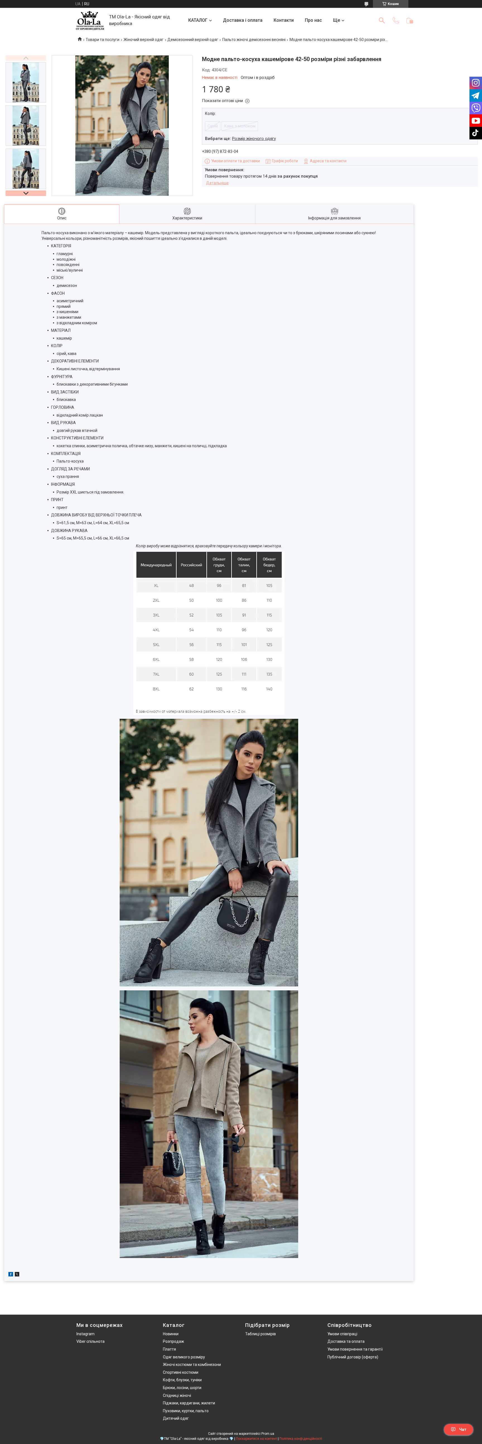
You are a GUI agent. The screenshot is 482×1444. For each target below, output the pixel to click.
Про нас (313, 20)
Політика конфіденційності (300, 1439)
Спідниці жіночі (177, 1395)
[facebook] (10, 1275)
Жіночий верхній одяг (143, 39)
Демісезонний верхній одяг (192, 39)
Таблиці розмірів (260, 1334)
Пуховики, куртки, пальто (186, 1411)
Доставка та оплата (346, 1341)
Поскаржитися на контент (256, 1439)
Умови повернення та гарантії (355, 1349)
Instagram (85, 1334)
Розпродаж (173, 1341)
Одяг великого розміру (184, 1357)
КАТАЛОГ (198, 20)
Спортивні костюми (180, 1372)
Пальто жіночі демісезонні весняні (254, 39)
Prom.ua (267, 1434)
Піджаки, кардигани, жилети (189, 1403)
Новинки (171, 1334)
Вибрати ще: (240, 138)
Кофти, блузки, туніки (182, 1380)
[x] (17, 1275)
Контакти (284, 20)
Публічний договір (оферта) (352, 1357)
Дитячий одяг (176, 1418)
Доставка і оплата (242, 20)
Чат (462, 1429)
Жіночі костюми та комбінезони (192, 1364)
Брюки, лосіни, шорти (182, 1387)
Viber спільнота (90, 1341)
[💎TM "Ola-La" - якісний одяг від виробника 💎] (90, 20)
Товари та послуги (102, 39)
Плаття (169, 1349)
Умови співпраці (342, 1334)
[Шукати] (381, 20)
